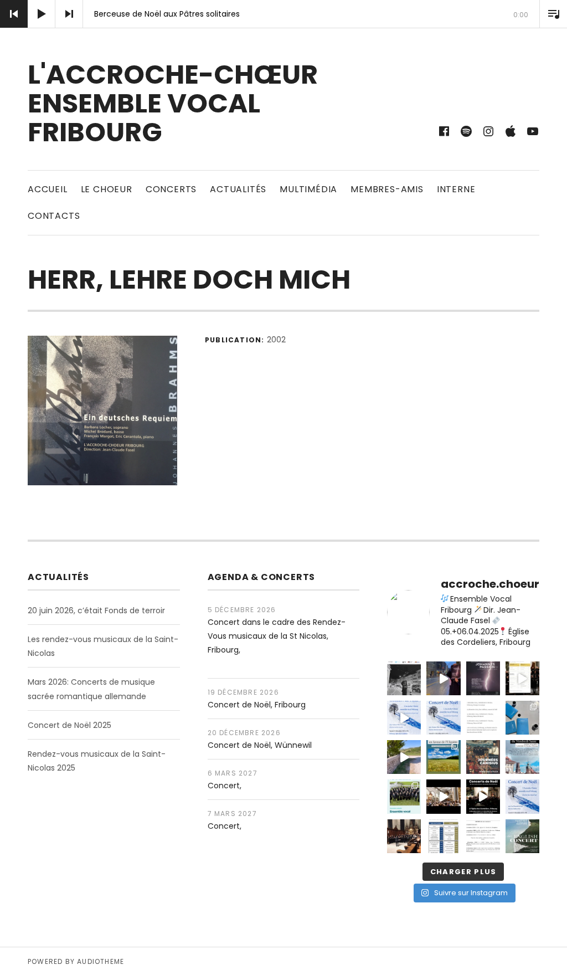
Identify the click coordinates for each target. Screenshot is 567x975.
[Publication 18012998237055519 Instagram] (443, 796)
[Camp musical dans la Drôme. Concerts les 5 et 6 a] (522, 718)
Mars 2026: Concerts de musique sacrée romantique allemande (91, 688)
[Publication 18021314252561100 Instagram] (443, 718)
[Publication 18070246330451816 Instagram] (483, 757)
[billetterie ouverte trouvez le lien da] (483, 678)
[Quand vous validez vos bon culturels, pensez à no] (404, 796)
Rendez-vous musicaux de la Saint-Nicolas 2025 (97, 760)
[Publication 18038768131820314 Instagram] (404, 757)
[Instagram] (488, 131)
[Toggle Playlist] (553, 14)
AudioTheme (100, 961)
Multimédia (308, 189)
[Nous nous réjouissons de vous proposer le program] (522, 836)
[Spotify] (466, 131)
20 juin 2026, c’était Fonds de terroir (96, 610)
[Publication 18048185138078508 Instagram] (404, 718)
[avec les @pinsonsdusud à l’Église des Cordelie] (522, 796)
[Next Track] (69, 14)
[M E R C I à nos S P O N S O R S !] (404, 678)
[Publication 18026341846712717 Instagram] (483, 836)
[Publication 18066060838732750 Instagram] (522, 678)
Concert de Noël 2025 (69, 725)
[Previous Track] (14, 14)
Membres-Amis (387, 189)
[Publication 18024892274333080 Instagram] (443, 757)
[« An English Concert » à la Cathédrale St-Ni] (404, 836)
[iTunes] (510, 131)
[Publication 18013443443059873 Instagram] (522, 757)
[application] (283, 14)
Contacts (54, 215)
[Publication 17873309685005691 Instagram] (483, 796)
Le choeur (106, 189)
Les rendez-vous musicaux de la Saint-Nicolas (103, 646)
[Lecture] (41, 14)
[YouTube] (532, 131)
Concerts (171, 189)
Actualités (238, 189)
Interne (456, 189)
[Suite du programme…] (483, 718)
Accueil (48, 189)
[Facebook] (444, 131)
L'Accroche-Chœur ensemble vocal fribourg (173, 103)
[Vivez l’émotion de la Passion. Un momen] (443, 678)
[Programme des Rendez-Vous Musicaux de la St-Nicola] (443, 836)
